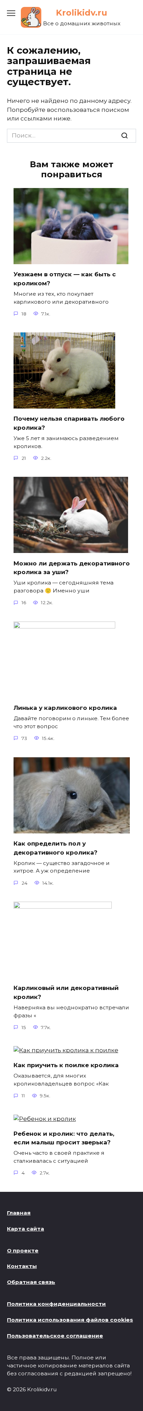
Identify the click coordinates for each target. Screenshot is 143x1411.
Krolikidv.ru (81, 13)
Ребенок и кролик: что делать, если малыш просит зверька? (64, 1138)
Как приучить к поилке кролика (66, 1065)
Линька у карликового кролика (65, 707)
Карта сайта (25, 1228)
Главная (19, 1212)
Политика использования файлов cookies (70, 1319)
